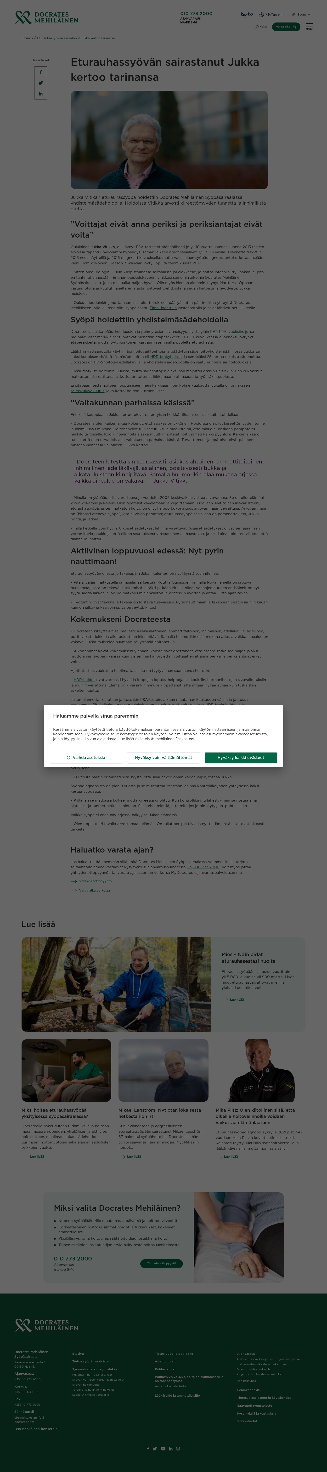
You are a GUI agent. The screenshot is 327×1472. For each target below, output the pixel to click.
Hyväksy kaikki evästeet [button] (241, 758)
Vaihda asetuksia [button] (89, 758)
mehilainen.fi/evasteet (175, 739)
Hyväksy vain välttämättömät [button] (163, 758)
